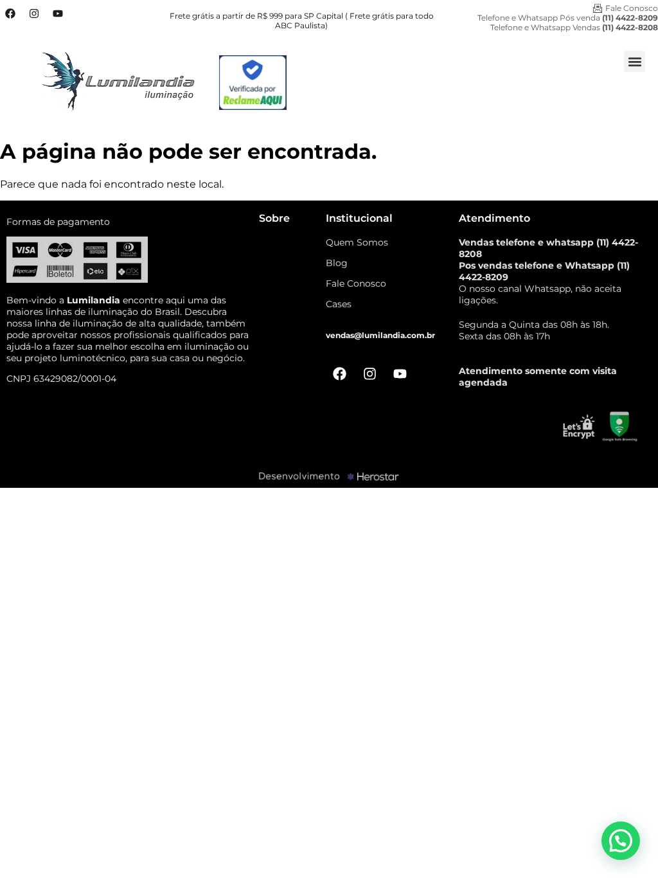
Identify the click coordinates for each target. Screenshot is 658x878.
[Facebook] (10, 13)
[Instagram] (34, 13)
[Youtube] (58, 13)
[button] (634, 61)
